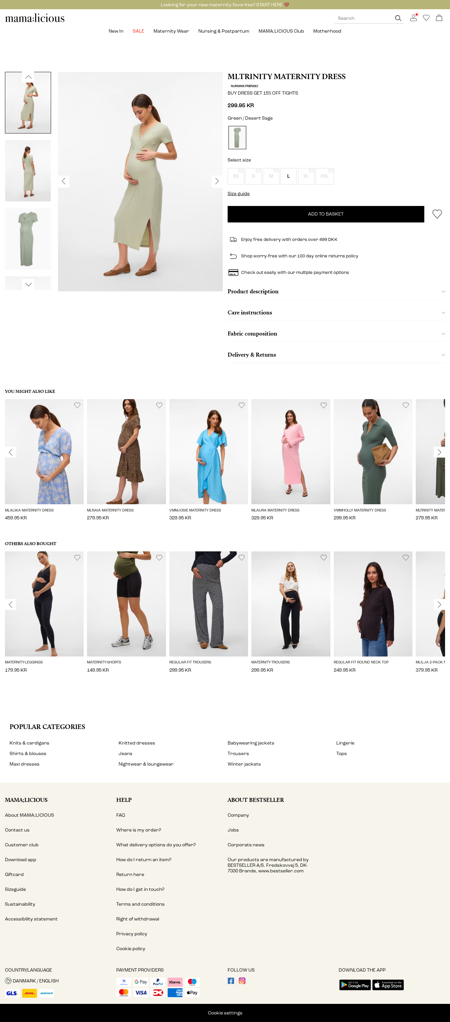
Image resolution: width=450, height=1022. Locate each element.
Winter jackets (244, 764)
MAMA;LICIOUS (26, 799)
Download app (20, 859)
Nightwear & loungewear (146, 764)
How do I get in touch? (140, 889)
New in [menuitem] (116, 31)
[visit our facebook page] (231, 982)
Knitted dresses (137, 743)
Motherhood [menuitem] (327, 31)
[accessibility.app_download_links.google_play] (355, 991)
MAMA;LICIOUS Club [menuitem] (281, 31)
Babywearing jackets (251, 743)
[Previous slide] (10, 452)
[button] (236, 176)
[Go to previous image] (28, 77)
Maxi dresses (25, 764)
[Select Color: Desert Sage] (237, 137)
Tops (341, 753)
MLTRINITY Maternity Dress (287, 76)
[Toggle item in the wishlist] (437, 214)
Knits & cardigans (29, 743)
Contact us (17, 830)
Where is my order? (138, 830)
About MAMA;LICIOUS (29, 815)
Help (124, 799)
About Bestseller (256, 799)
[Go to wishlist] (426, 19)
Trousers (238, 753)
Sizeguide (15, 889)
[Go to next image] (28, 284)
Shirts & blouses (28, 753)
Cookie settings (225, 1013)
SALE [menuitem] (138, 31)
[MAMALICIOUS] (35, 21)
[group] (44, 464)
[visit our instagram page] (242, 982)
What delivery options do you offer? (156, 845)
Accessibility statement (31, 919)
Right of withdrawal (137, 919)
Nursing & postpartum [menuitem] (223, 31)
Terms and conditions (140, 904)
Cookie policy (130, 948)
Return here (130, 874)
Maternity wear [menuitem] (171, 31)
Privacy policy (131, 934)
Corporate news (246, 845)
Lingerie (345, 743)
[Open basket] (439, 18)
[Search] (398, 18)
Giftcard (14, 874)
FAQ (120, 815)
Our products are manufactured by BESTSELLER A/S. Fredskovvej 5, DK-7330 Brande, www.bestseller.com (268, 865)
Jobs (233, 830)
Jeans (125, 753)
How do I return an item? (143, 859)
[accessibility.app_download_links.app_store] (388, 991)
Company (238, 815)
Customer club (22, 845)
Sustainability (20, 904)
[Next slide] (439, 452)
